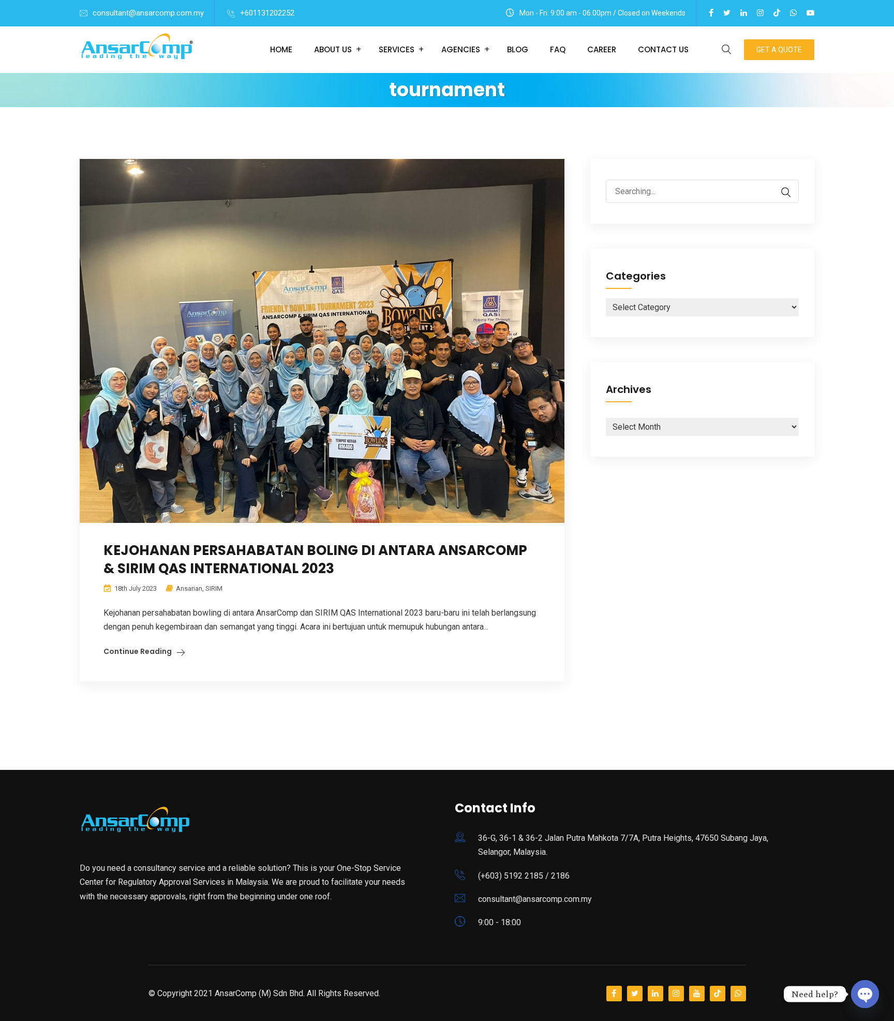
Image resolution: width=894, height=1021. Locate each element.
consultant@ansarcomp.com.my (148, 13)
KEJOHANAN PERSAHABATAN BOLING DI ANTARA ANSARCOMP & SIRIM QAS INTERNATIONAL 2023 (315, 559)
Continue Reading (137, 651)
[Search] (781, 192)
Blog (517, 49)
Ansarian (189, 588)
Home (281, 49)
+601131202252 (267, 13)
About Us (333, 49)
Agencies (460, 49)
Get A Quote (779, 50)
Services (396, 49)
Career (601, 49)
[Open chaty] (865, 994)
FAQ (557, 49)
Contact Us (663, 49)
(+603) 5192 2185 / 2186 (524, 876)
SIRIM (213, 588)
